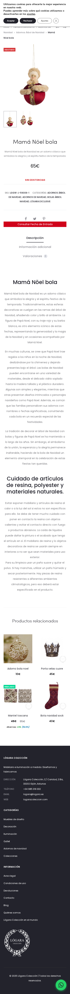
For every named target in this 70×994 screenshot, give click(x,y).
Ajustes (44, 20)
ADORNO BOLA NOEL (18, 668)
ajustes (31, 14)
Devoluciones (11, 890)
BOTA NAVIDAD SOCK (52, 715)
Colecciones (10, 855)
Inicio (6, 27)
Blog (6, 905)
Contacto (9, 897)
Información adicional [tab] (35, 247)
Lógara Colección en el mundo (21, 919)
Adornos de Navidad (34, 197)
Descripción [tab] (35, 238)
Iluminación (10, 833)
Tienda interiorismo (24, 27)
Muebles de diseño (14, 819)
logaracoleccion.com (35, 799)
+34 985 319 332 (32, 789)
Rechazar (27, 20)
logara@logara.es (33, 794)
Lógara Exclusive (40, 201)
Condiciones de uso (15, 883)
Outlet (7, 841)
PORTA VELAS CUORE (52, 668)
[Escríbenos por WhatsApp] (61, 985)
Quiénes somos (12, 912)
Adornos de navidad (15, 848)
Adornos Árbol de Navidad (30, 32)
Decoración (10, 826)
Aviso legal (10, 875)
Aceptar (11, 20)
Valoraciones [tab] (34, 256)
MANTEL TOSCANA (18, 715)
